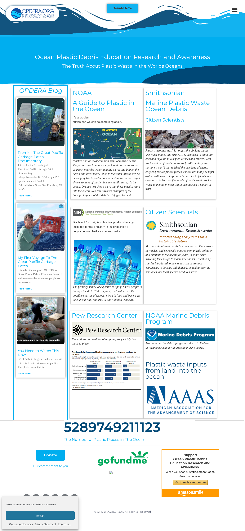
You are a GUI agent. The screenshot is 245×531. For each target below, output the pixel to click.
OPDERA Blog (40, 90)
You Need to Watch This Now (38, 353)
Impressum (64, 524)
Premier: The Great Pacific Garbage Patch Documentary (40, 157)
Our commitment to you (50, 466)
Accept (40, 515)
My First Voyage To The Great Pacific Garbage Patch (37, 262)
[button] (234, 9)
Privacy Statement (45, 524)
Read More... (25, 195)
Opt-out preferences (21, 524)
